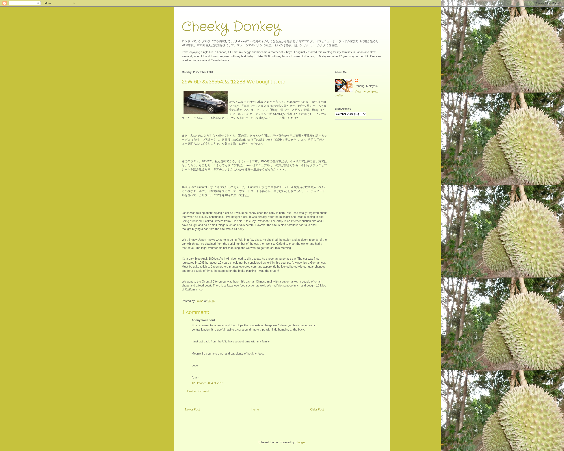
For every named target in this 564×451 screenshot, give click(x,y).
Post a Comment (198, 391)
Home (255, 409)
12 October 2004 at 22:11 (208, 383)
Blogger (300, 442)
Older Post (317, 409)
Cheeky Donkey (231, 26)
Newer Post (192, 409)
